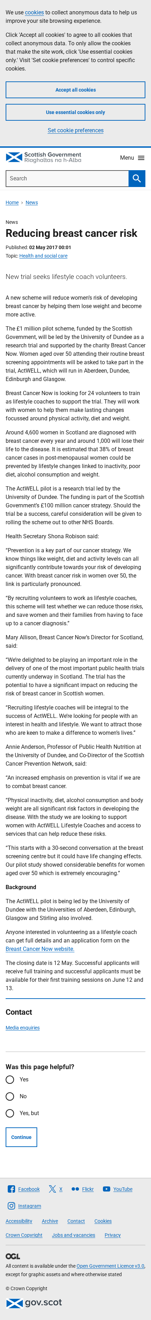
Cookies (103, 1221)
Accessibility (19, 1221)
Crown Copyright (24, 1235)
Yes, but (29, 1113)
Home (12, 202)
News (32, 202)
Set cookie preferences (76, 130)
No (23, 1096)
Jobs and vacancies (73, 1235)
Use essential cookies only (75, 112)
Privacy (113, 1235)
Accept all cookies (75, 90)
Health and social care (43, 256)
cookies (34, 12)
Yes (24, 1079)
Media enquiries (23, 1028)
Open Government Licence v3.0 (110, 1266)
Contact (76, 1221)
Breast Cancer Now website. (40, 949)
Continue (21, 1137)
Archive (50, 1221)
